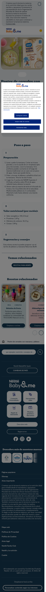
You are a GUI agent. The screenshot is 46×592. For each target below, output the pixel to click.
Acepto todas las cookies (22, 121)
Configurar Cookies (21, 115)
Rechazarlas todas (21, 127)
